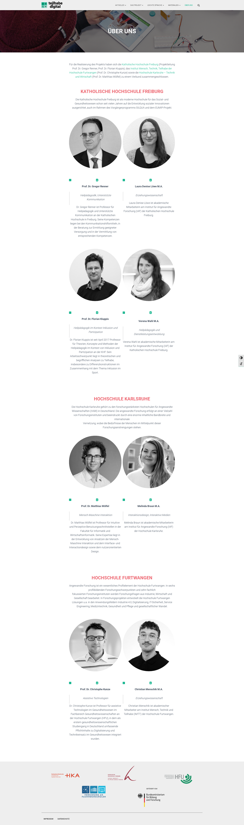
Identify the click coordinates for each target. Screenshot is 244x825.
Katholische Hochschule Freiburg (140, 64)
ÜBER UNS (189, 5)
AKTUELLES (120, 5)
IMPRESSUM (48, 819)
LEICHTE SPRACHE (155, 5)
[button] (125, 5)
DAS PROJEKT (136, 5)
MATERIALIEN (173, 5)
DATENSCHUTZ (63, 819)
